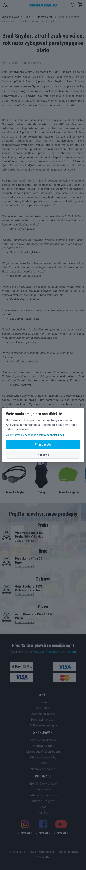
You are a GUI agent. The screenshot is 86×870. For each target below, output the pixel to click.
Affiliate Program (43, 801)
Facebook (52, 651)
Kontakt (43, 702)
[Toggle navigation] (5, 5)
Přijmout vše (43, 444)
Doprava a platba (43, 746)
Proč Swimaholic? (43, 719)
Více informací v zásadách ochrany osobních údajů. (35, 434)
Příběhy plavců (44, 16)
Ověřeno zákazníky (43, 714)
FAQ (43, 807)
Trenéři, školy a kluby (43, 783)
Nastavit (43, 454)
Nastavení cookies (43, 769)
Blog (27, 16)
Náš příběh (43, 708)
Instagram (69, 651)
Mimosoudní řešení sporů (43, 751)
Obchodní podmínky (43, 757)
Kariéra (43, 812)
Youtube (39, 651)
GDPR (43, 763)
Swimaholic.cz (10, 16)
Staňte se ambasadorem (43, 795)
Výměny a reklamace (43, 740)
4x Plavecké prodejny (43, 725)
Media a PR (43, 789)
